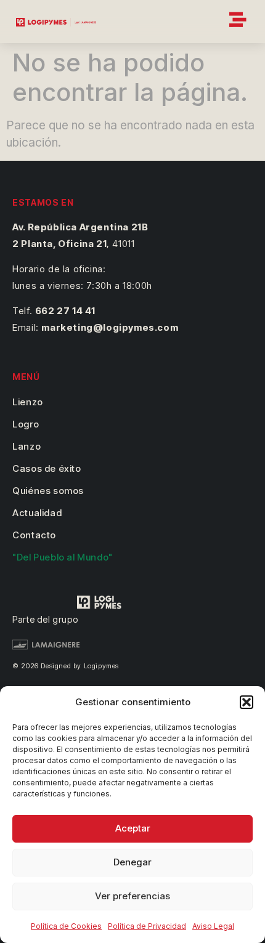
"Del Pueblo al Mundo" (62, 557)
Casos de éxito (46, 468)
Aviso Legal (213, 926)
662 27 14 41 (65, 311)
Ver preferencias (132, 896)
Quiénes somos (48, 490)
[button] (246, 702)
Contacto (34, 535)
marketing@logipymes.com (109, 327)
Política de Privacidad (147, 926)
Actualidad (37, 513)
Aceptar (132, 828)
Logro (25, 424)
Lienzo (27, 402)
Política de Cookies (66, 926)
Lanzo (26, 446)
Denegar (132, 862)
